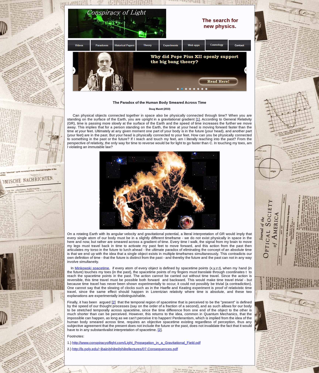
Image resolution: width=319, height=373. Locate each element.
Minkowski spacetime (92, 268)
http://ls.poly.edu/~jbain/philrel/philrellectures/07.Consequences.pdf (125, 349)
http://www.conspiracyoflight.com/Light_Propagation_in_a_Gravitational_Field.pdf (136, 343)
